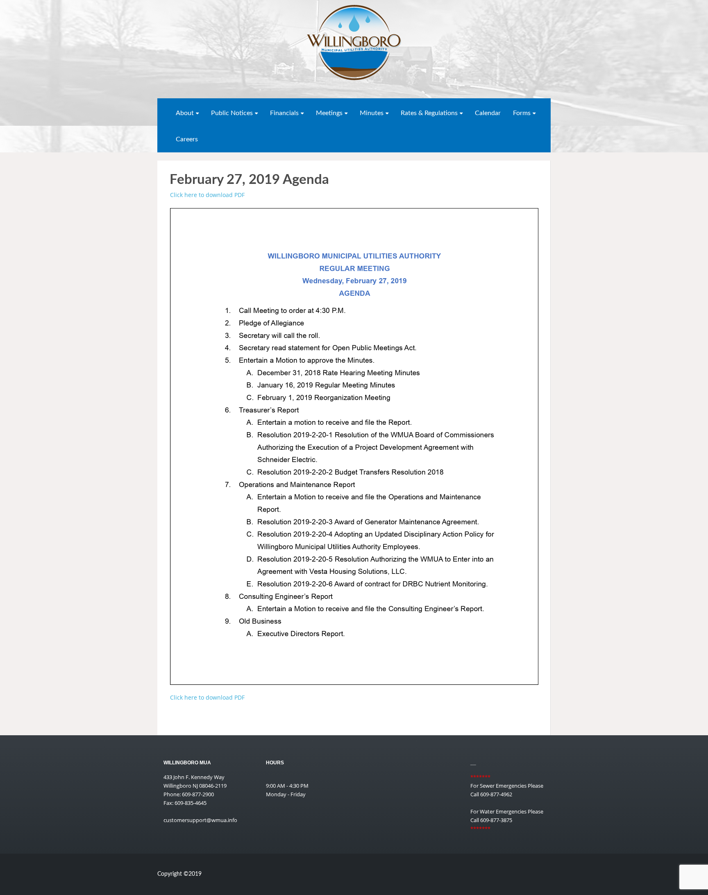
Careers (187, 139)
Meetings (329, 113)
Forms (522, 113)
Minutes (372, 113)
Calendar (488, 113)
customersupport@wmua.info (200, 820)
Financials (284, 113)
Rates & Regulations (429, 113)
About (185, 113)
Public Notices (232, 113)
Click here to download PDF (207, 195)
